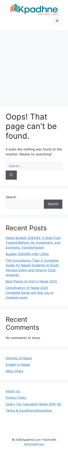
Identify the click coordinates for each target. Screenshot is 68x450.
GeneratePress (34, 444)
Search (11, 197)
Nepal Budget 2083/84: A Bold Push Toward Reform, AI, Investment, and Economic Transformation (33, 242)
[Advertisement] (34, 66)
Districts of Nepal (19, 358)
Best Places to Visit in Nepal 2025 (31, 281)
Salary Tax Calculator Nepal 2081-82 (33, 404)
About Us (13, 391)
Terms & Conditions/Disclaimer (29, 410)
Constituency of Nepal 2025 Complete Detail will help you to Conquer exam (29, 292)
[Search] (11, 175)
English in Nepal (18, 365)
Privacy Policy (16, 398)
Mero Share (14, 371)
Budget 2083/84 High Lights (27, 254)
